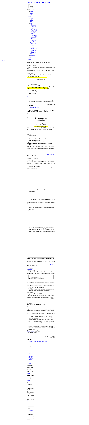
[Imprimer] (31, 113)
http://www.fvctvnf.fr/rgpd (43, 232)
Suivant (29, 353)
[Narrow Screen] (30, 5)
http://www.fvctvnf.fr (52, 264)
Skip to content (3, 60)
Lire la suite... (28, 373)
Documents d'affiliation (31, 106)
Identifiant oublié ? (31, 410)
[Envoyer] (28, 113)
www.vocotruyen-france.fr (42, 97)
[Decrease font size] (31, 7)
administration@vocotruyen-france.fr (35, 94)
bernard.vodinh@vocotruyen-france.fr (51, 154)
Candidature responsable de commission (31, 333)
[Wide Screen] (30, 4)
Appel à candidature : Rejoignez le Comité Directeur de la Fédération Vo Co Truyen (38, 341)
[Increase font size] (31, 6)
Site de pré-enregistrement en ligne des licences (34, 107)
